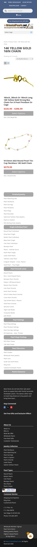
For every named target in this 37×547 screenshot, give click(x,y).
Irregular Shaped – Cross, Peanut (15, 262)
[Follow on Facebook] (4, 407)
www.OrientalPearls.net (13, 541)
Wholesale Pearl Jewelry (11, 355)
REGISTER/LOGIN (14, 5)
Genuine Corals (9, 307)
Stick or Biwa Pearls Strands (13, 294)
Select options (18, 113)
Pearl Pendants (9, 208)
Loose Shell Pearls (10, 256)
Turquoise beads (9, 313)
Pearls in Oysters (9, 220)
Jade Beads (7, 316)
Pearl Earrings (8, 205)
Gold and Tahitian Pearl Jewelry (14, 217)
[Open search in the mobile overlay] (18, 11)
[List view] (8, 63)
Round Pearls (8, 273)
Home (5, 42)
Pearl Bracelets (9, 214)
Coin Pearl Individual (10, 243)
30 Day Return (27, 2)
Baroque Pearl (8, 246)
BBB (5, 2)
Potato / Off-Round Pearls (12, 282)
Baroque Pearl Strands (11, 279)
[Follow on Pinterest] (11, 407)
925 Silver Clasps (9, 341)
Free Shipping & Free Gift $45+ (18, 21)
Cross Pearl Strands (10, 297)
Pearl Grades (8, 352)
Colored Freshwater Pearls (12, 368)
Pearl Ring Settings (10, 324)
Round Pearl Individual (11, 231)
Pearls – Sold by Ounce (11, 249)
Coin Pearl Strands (10, 288)
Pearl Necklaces (9, 202)
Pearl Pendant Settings (11, 327)
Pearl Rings (7, 211)
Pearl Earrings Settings (11, 330)
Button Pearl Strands (10, 285)
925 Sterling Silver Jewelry (12, 223)
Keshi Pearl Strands (10, 291)
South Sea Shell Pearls (11, 362)
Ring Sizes (7, 365)
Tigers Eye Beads (9, 310)
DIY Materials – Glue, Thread (13, 333)
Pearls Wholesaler (14, 2)
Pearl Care (7, 358)
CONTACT (23, 5)
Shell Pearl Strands (10, 303)
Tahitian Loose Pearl (10, 259)
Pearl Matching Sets (10, 198)
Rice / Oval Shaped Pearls (12, 276)
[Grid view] (5, 63)
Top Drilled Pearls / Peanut (12, 300)
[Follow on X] (8, 407)
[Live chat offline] (9, 490)
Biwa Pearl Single (9, 240)
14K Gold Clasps (9, 344)
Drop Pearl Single (9, 234)
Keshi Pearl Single (10, 252)
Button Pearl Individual (11, 237)
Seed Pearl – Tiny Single (11, 265)
